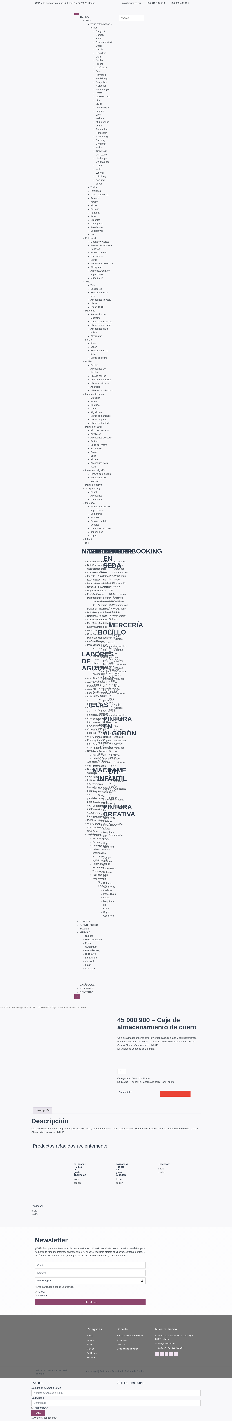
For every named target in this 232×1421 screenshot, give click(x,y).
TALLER (84, 928)
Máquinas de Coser (100, 528)
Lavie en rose (103, 96)
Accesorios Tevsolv (100, 299)
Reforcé (94, 198)
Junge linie (101, 82)
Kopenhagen (103, 89)
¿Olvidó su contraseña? (44, 1417)
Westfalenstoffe (93, 939)
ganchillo (136, 1082)
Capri (99, 45)
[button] (83, 603)
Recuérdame (40, 1407)
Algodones (96, 412)
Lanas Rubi (91, 957)
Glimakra (90, 968)
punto (171, 1082)
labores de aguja (152, 1082)
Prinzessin (101, 133)
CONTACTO (86, 992)
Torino (99, 147)
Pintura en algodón (95, 470)
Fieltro (88, 339)
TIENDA (84, 16)
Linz (98, 100)
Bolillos (94, 365)
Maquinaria (96, 499)
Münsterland (102, 122)
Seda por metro (98, 445)
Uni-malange (103, 162)
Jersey (94, 201)
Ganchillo (95, 397)
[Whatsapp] (176, 1354)
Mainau (100, 118)
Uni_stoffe (101, 154)
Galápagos (102, 67)
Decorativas (96, 231)
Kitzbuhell (101, 85)
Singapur (101, 143)
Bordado (95, 405)
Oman (99, 125)
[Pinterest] (171, 1354)
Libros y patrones (99, 383)
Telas (88, 20)
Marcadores (96, 256)
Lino (92, 234)
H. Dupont (90, 954)
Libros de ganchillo (100, 416)
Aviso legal (92, 1371)
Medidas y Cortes (99, 241)
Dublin (99, 60)
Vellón (93, 347)
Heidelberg (102, 78)
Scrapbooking (92, 488)
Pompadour (102, 129)
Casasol (89, 961)
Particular (42, 1295)
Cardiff (99, 49)
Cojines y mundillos (100, 379)
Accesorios (96, 495)
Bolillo (88, 361)
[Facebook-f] (157, 1354)
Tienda (41, 1292)
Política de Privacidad (111, 1371)
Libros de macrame (100, 325)
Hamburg (101, 75)
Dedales (94, 524)
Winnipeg (101, 176)
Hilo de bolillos (98, 376)
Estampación (116, 776)
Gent (98, 71)
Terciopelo (96, 191)
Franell (99, 64)
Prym (88, 943)
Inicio (2, 1007)
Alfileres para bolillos (101, 390)
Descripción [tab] (43, 1110)
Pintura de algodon (100, 474)
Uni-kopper (102, 158)
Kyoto (99, 93)
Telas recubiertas (99, 194)
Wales (99, 169)
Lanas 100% (97, 307)
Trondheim (101, 151)
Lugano (100, 111)
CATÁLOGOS (87, 984)
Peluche (94, 209)
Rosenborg (102, 136)
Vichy (99, 165)
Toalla (93, 187)
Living (99, 104)
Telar (87, 281)
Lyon (98, 114)
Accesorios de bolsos (101, 263)
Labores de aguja (94, 394)
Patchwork (90, 238)
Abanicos (95, 387)
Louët (88, 965)
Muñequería (96, 223)
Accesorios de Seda (101, 437)
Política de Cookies (135, 1371)
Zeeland (100, 180)
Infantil (88, 539)
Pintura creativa (93, 484)
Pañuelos (95, 441)
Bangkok (100, 31)
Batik (93, 455)
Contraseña (37, 1398)
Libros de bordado (100, 423)
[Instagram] (162, 1354)
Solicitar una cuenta (131, 1383)
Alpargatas (96, 267)
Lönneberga (102, 107)
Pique (93, 205)
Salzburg (100, 140)
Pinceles (95, 459)
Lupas (93, 535)
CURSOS (85, 921)
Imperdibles (96, 532)
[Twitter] (166, 1354)
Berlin (99, 38)
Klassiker (101, 53)
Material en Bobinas (101, 321)
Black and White (104, 42)
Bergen (100, 35)
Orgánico (95, 220)
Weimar (100, 172)
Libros (93, 260)
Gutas (93, 452)
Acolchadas (96, 227)
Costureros (96, 514)
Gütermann (91, 946)
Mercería (90, 503)
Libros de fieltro (98, 357)
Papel (93, 492)
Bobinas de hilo (98, 252)
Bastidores (96, 289)
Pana (93, 216)
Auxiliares (95, 434)
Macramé (90, 310)
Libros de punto (98, 419)
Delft (98, 56)
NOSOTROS (87, 988)
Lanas (93, 408)
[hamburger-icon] (76, 14)
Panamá (94, 212)
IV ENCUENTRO (89, 925)
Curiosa (89, 936)
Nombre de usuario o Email (46, 1388)
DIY (87, 543)
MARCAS (85, 932)
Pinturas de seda (99, 430)
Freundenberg (92, 950)
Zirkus (99, 183)
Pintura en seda (93, 426)
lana (164, 1082)
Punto (93, 401)
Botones (94, 517)
